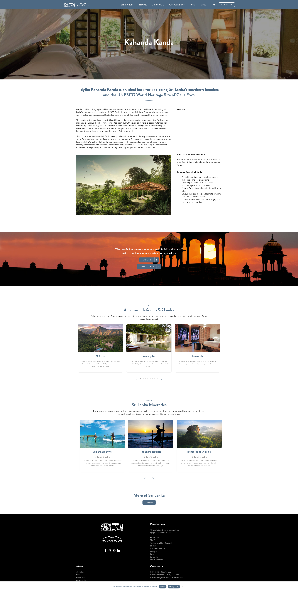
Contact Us (81, 580)
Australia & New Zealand (161, 543)
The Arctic (154, 540)
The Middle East (164, 532)
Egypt (152, 532)
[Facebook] (105, 550)
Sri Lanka (154, 557)
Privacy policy (174, 587)
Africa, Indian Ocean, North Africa (164, 530)
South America (156, 559)
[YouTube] (114, 550)
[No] (183, 586)
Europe (153, 551)
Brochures (80, 577)
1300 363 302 (165, 572)
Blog (78, 574)
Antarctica (154, 537)
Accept (162, 587)
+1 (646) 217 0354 (171, 574)
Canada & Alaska (157, 548)
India (152, 554)
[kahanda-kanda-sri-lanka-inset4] (123, 156)
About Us (80, 572)
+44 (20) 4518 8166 (174, 577)
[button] (78, 184)
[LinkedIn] (118, 550)
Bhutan (153, 545)
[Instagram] (110, 550)
